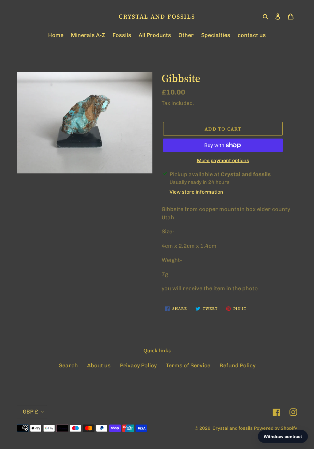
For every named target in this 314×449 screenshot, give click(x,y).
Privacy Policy (138, 365)
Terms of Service (188, 365)
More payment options (223, 160)
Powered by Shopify (275, 428)
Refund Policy (237, 365)
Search (68, 365)
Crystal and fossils (157, 16)
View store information (196, 192)
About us (99, 365)
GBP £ (30, 411)
